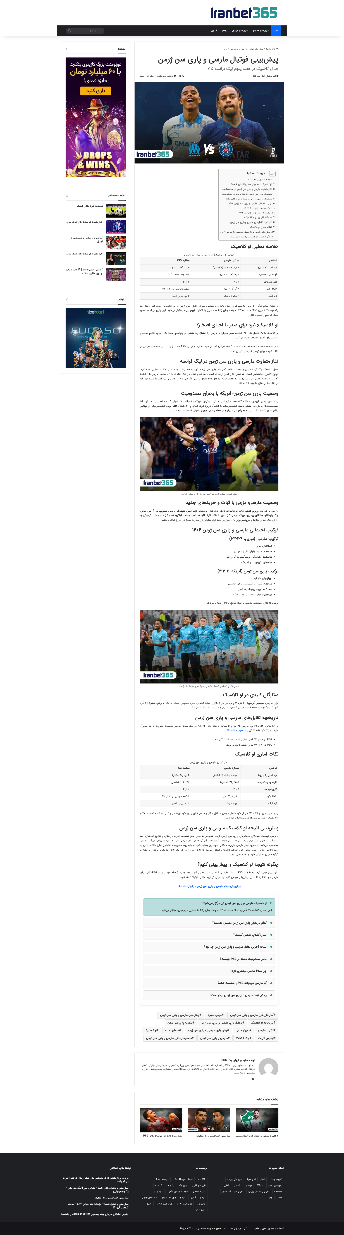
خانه (274, 49)
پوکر (224, 31)
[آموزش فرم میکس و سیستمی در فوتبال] (116, 242)
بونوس (249, 1185)
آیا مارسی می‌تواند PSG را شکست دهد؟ (242, 983)
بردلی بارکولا (215, 1015)
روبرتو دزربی (242, 1030)
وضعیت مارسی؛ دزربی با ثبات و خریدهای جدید (249, 199)
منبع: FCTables (234, 730)
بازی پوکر (183, 1185)
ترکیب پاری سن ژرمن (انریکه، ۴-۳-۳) (254, 213)
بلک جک (159, 1185)
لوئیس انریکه (266, 1038)
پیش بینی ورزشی (164, 1203)
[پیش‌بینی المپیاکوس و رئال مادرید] (209, 1120)
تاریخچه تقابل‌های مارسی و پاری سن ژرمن (251, 222)
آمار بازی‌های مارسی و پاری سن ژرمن (252, 1015)
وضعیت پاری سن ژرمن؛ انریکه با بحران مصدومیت (247, 194)
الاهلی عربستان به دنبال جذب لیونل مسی (257, 1136)
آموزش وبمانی (276, 1179)
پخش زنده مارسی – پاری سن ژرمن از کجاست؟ (238, 995)
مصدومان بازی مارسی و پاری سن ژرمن (169, 1038)
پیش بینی (201, 1203)
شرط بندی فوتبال (149, 1197)
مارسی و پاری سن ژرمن (214, 1038)
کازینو (149, 1203)
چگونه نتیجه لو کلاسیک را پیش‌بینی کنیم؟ (250, 237)
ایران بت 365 (162, 1179)
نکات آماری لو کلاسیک (261, 227)
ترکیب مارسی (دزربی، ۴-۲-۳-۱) (257, 208)
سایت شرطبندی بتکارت (178, 1191)
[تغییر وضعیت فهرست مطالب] (271, 174)
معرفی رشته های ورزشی (258, 1191)
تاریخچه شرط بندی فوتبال (90, 206)
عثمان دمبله (172, 1030)
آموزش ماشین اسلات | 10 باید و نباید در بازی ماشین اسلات (84, 271)
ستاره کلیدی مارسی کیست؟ (250, 934)
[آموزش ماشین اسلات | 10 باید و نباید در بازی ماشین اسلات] (116, 274)
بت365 (260, 1185)
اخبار (276, 31)
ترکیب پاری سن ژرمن (180, 1022)
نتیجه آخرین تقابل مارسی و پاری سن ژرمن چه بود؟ (235, 946)
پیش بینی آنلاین (184, 1203)
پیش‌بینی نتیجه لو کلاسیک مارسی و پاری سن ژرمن (245, 232)
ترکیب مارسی (266, 1030)
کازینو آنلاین (200, 1209)
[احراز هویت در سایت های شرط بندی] (116, 226)
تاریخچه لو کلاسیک (262, 1022)
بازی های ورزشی (240, 31)
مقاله (280, 1197)
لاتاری (214, 31)
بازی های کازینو (261, 31)
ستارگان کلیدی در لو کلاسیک (258, 217)
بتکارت (171, 1185)
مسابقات (278, 1191)
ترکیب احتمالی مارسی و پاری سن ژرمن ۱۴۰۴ (250, 203)
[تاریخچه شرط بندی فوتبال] (116, 211)
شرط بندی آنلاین (198, 1197)
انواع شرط (251, 1179)
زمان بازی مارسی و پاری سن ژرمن (207, 1030)
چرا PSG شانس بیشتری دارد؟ (248, 971)
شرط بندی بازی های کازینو (173, 1197)
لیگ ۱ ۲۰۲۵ (242, 1038)
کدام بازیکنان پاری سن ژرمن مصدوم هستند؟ (239, 922)
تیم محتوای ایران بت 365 (264, 76)
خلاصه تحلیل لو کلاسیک (260, 180)
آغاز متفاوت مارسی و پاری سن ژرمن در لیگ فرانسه (247, 189)
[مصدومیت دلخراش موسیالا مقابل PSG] (161, 1120)
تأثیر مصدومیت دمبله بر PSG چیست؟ (243, 959)
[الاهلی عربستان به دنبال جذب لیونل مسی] (257, 1120)
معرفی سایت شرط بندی (232, 1191)
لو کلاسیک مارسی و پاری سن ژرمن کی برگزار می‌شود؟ (234, 903)
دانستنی (237, 1185)
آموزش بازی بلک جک (183, 1179)
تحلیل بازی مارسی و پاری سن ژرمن (221, 1022)
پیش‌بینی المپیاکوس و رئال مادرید (213, 1136)
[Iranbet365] (244, 12)
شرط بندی (158, 1191)
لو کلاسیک (151, 1030)
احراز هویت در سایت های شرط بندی (84, 222)
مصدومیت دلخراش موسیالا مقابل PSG (162, 1136)
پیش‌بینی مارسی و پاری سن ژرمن (179, 1015)
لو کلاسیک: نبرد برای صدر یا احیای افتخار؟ (251, 184)
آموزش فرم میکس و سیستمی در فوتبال (86, 240)
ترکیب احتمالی (199, 1191)
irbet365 (202, 1179)
